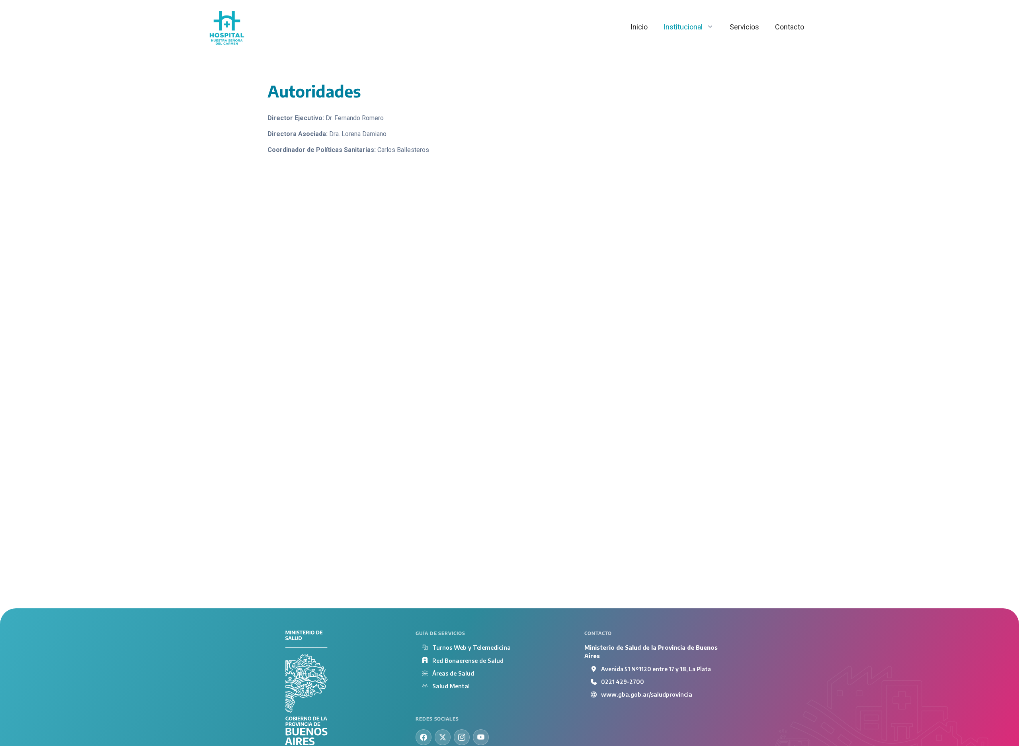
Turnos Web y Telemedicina (471, 647)
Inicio (639, 27)
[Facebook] (423, 737)
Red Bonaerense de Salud (468, 660)
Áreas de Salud (453, 673)
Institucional (683, 27)
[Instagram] (462, 737)
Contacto (789, 27)
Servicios (744, 27)
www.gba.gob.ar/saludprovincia (646, 694)
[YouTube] (481, 737)
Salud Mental (451, 686)
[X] (443, 737)
